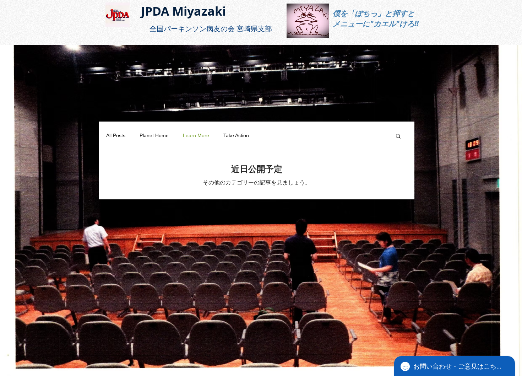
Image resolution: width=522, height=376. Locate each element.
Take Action (236, 135)
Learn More (196, 135)
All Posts (115, 135)
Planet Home (154, 135)
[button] (398, 136)
